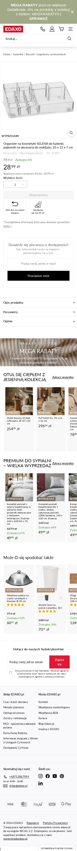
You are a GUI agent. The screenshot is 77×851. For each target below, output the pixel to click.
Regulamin (33, 822)
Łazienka (18, 54)
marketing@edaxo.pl (15, 838)
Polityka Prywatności (55, 822)
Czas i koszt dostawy (15, 702)
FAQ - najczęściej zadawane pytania (19, 725)
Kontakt (43, 702)
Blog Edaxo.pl (46, 723)
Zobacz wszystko (63, 377)
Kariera (42, 718)
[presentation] (60, 597)
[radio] (46, 598)
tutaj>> (7, 225)
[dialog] (56, 848)
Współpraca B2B (48, 712)
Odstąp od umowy (14, 712)
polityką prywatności (54, 676)
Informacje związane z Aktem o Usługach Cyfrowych (20, 740)
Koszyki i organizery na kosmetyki (46, 54)
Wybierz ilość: (13, 178)
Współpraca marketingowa (54, 707)
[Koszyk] (61, 29)
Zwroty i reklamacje (15, 718)
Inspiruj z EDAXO (48, 729)
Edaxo (6, 54)
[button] (16, 604)
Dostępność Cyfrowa (15, 747)
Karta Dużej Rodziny (15, 733)
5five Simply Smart (30, 153)
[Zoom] (71, 132)
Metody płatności (13, 707)
